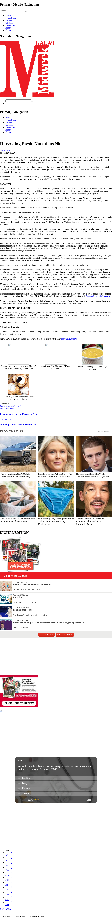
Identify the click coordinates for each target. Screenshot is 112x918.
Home (8, 15)
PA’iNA (8, 20)
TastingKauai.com (69, 339)
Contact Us (10, 30)
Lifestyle (18, 406)
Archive (8, 28)
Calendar (9, 23)
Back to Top (5, 909)
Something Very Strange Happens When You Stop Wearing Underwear (56, 521)
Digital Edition (11, 25)
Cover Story (10, 18)
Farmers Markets (7, 406)
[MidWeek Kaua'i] (27, 96)
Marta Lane (5, 150)
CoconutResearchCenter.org (98, 296)
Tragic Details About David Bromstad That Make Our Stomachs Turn (90, 521)
